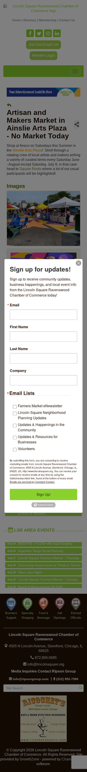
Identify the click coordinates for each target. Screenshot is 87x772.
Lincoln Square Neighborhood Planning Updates (42, 415)
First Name (19, 327)
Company (18, 370)
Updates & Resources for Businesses (38, 439)
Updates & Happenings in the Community (41, 427)
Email (14, 305)
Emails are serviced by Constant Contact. (32, 482)
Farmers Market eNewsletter (40, 405)
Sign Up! (43, 494)
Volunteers (26, 448)
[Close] (78, 263)
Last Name (19, 349)
